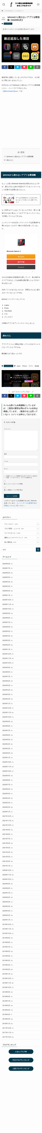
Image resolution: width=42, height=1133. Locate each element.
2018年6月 (7, 1005)
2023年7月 (7, 730)
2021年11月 (8, 820)
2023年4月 (7, 744)
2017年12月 (8, 1028)
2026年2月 (7, 591)
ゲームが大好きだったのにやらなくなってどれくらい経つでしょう (27, 200)
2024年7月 (7, 676)
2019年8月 (7, 942)
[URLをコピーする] (37, 67)
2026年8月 (7, 564)
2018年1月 (7, 1023)
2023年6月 (7, 735)
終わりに (10, 160)
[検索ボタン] (4, 4)
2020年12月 (8, 870)
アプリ (31, 366)
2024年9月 (7, 667)
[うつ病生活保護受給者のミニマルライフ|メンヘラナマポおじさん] (21, 4)
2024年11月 (8, 658)
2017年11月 (8, 1032)
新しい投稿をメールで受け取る (13, 490)
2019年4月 (7, 960)
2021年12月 (8, 816)
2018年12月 (8, 978)
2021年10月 (8, 825)
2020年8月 (7, 888)
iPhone (24, 366)
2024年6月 (7, 681)
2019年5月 (7, 956)
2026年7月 (7, 568)
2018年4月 (7, 1014)
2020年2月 (7, 915)
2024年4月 (7, 690)
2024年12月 (8, 654)
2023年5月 (7, 739)
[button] (5, 67)
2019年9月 (7, 938)
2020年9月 (7, 884)
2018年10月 (8, 987)
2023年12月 (8, 708)
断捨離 (37, 366)
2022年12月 (8, 762)
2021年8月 (7, 834)
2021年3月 (7, 857)
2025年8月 (7, 618)
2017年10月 (8, 1037)
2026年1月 (7, 595)
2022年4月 (7, 798)
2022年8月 (7, 780)
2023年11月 (8, 712)
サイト (6, 469)
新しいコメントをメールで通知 (13, 484)
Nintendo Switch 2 (14, 251)
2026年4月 (7, 582)
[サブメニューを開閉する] (37, 524)
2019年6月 (7, 951)
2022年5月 (7, 793)
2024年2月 (7, 699)
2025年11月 (8, 604)
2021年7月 (7, 839)
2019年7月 (7, 947)
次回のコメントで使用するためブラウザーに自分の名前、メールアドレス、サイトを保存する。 (21, 476)
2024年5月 (7, 685)
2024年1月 (7, 703)
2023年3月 (7, 748)
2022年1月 (7, 812)
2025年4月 (7, 636)
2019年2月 (7, 969)
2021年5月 (7, 848)
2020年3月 (7, 911)
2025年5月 (7, 631)
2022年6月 (7, 789)
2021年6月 (7, 843)
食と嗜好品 (10, 542)
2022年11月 (8, 766)
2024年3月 (7, 694)
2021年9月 (7, 830)
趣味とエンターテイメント (15, 537)
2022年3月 (7, 803)
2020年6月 (7, 897)
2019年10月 (8, 933)
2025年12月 (8, 600)
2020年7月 (7, 893)
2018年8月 (7, 996)
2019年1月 (7, 974)
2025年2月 (7, 645)
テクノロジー (11, 524)
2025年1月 (7, 649)
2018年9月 (7, 992)
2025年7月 (7, 622)
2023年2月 (7, 753)
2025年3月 (7, 640)
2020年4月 (7, 906)
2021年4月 (7, 852)
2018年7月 (7, 1001)
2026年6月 (7, 573)
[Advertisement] (21, 120)
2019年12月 (8, 924)
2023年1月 (7, 757)
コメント (7, 429)
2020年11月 (8, 875)
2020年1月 (7, 920)
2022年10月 (8, 771)
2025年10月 (8, 609)
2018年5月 (7, 1010)
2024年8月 (7, 672)
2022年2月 (7, 807)
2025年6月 (7, 627)
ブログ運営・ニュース (14, 528)
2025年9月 (7, 613)
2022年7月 (7, 784)
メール (6, 461)
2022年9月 (7, 775)
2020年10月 (8, 879)
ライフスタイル (12, 533)
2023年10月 (8, 717)
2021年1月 (7, 866)
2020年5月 (7, 902)
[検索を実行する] (38, 550)
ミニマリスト (8, 23)
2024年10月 (8, 663)
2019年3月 (7, 965)
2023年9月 (7, 721)
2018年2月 (7, 1019)
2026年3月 (7, 586)
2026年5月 (7, 577)
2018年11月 (8, 983)
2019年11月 (8, 929)
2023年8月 (7, 726)
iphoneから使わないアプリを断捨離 (20, 156)
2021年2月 (7, 861)
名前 (5, 454)
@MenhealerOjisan (10, 91)
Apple (18, 366)
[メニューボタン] (38, 4)
